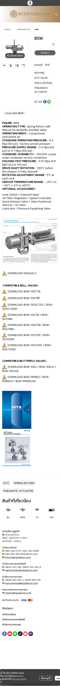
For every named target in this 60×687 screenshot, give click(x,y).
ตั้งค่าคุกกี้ (45, 678)
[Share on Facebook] (45, 101)
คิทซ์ (47, 65)
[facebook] (4, 633)
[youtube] (9, 633)
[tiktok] (20, 633)
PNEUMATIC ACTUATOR (27, 29)
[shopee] (25, 633)
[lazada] (30, 633)
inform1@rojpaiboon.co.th (18, 557)
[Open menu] (4, 14)
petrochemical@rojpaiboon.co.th (21, 583)
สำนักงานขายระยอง (11, 624)
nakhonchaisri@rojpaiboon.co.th (21, 570)
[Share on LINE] (49, 101)
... (14, 29)
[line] (15, 633)
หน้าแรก (8, 29)
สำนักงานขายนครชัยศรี (13, 619)
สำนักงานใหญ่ (9, 614)
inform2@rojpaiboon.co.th (18, 593)
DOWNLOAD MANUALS (22, 273)
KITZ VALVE (41, 78)
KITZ (6, 483)
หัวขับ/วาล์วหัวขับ (43, 83)
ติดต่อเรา (45, 52)
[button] (56, 14)
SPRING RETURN (24, 483)
